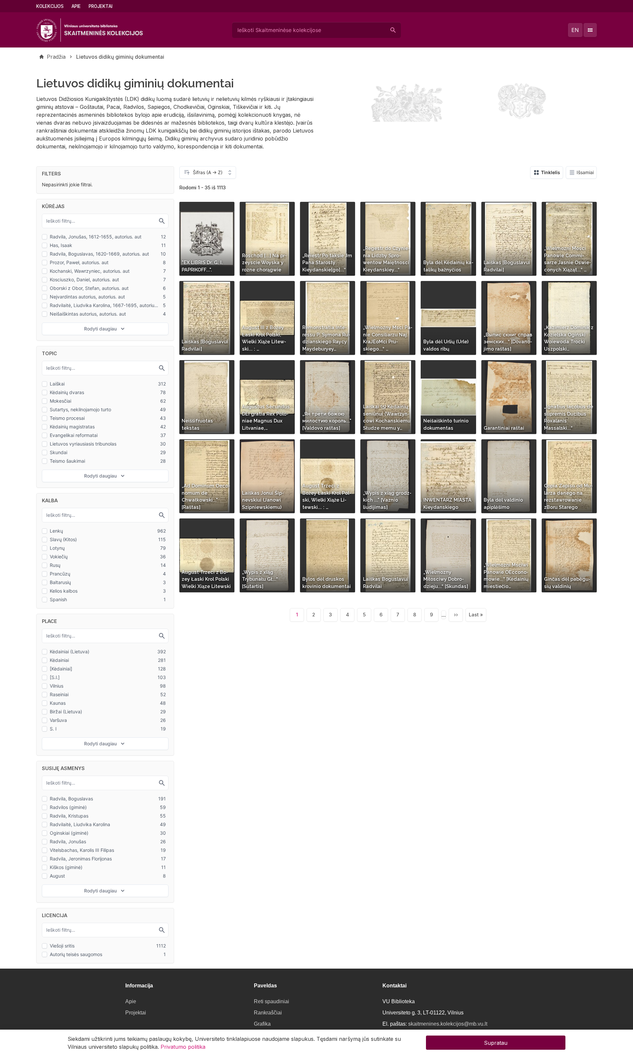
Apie (76, 6)
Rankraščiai (268, 1012)
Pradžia (56, 56)
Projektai (100, 6)
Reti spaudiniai (271, 1001)
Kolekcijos (50, 6)
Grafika (262, 1024)
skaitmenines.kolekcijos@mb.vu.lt (447, 1024)
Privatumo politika (183, 1046)
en (575, 30)
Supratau (495, 1043)
